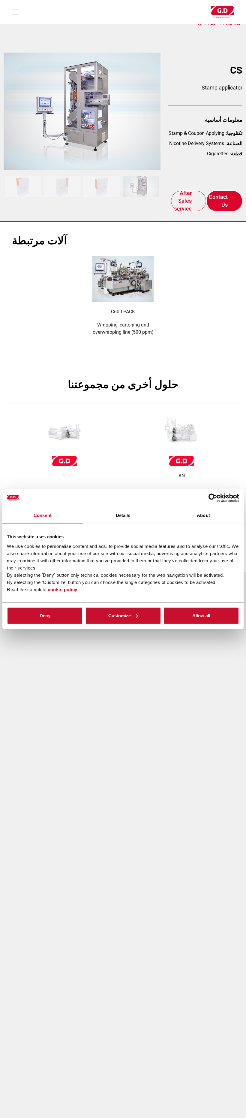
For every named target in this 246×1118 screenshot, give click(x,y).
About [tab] (203, 515)
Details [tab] (123, 515)
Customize (119, 615)
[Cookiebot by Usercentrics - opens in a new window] (213, 498)
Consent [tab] (43, 515)
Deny (45, 615)
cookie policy (62, 589)
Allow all (201, 615)
